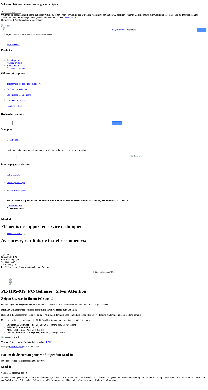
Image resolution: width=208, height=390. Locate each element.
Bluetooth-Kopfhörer (16, 191)
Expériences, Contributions (19, 95)
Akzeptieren (37, 20)
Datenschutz (71, 17)
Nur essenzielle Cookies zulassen (16, 20)
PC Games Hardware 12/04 (104, 272)
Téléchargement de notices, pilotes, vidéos (25, 84)
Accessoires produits (16, 68)
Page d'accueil (118, 29)
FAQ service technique (17, 89)
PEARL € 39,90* (16, 347)
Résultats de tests (14, 106)
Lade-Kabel (13, 175)
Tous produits (13, 65)
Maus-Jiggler (16, 183)
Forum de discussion (16, 100)
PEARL (48, 342)
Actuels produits (14, 60)
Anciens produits (14, 63)
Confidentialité (14, 205)
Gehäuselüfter (13, 140)
